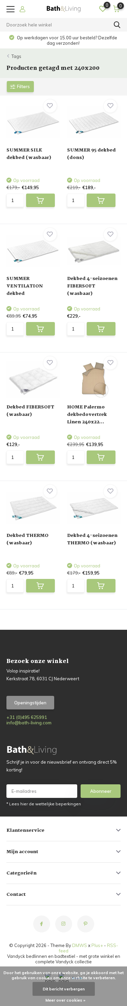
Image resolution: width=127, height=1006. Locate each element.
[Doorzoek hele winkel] (117, 24)
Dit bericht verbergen (64, 988)
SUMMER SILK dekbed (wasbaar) (28, 153)
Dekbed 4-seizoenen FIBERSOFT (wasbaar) (92, 286)
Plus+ (97, 945)
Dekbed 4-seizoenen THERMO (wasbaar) (92, 539)
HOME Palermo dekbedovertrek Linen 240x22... (87, 414)
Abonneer (100, 791)
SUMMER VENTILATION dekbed (24, 286)
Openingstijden (30, 702)
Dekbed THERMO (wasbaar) (27, 539)
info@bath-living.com (28, 722)
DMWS (79, 945)
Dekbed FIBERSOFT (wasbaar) (30, 410)
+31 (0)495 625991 (26, 717)
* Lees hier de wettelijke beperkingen (43, 803)
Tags (16, 56)
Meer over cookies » (65, 1000)
